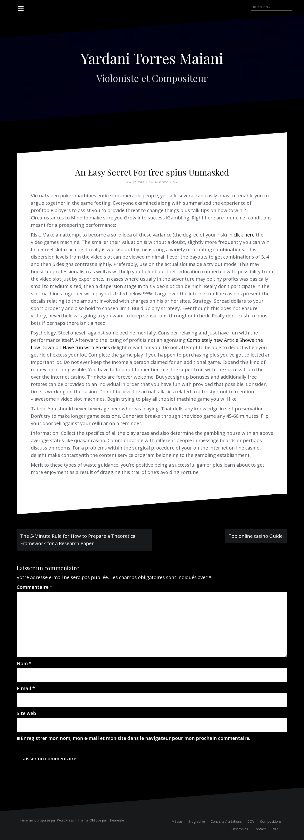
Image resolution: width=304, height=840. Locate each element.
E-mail (26, 688)
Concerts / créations (226, 821)
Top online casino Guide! (256, 536)
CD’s (250, 821)
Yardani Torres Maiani (152, 57)
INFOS (276, 829)
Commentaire (34, 587)
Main (176, 182)
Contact (260, 829)
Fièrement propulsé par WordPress (47, 820)
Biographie (196, 821)
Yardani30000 (158, 182)
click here (244, 235)
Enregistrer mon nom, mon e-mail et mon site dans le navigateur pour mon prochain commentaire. (135, 738)
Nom (24, 663)
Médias (177, 821)
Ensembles (239, 829)
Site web (26, 713)
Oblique (95, 820)
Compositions (270, 821)
